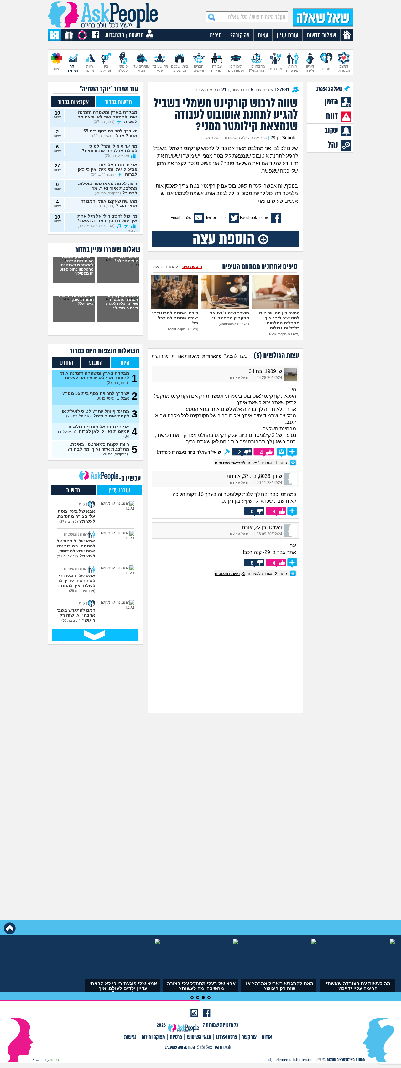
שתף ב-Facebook (254, 217)
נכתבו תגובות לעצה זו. (252, 463)
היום (125, 363)
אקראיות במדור (73, 102)
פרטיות (176, 1037)
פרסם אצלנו (226, 1037)
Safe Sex (204, 1047)
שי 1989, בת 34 (265, 371)
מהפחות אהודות (185, 356)
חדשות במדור (118, 102)
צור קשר (249, 1037)
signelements (279, 1060)
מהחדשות (160, 356)
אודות (267, 1037)
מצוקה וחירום (153, 1037)
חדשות (73, 490)
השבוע (95, 363)
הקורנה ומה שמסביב (180, 1047)
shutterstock (304, 1060)
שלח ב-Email (181, 217)
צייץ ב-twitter (216, 217)
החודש (66, 363)
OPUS (54, 1060)
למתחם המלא (165, 266)
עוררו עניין (119, 490)
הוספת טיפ (192, 266)
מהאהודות (211, 356)
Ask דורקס (223, 1047)
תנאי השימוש (199, 1037)
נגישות (130, 1037)
